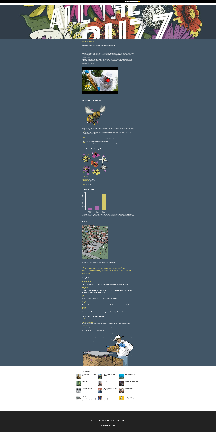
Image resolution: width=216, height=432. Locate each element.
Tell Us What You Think (104, 420)
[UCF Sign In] (119, 1)
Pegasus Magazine (108, 416)
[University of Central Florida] (85, 1)
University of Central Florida (108, 425)
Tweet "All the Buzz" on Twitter (132, 46)
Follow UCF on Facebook (105, 409)
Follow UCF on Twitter (108, 409)
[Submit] (139, 1)
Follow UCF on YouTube (110, 409)
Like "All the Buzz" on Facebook (128, 46)
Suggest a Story (94, 420)
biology (92, 214)
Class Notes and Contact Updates (118, 420)
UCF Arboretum (119, 60)
